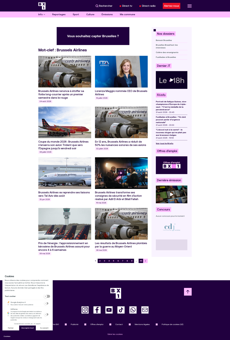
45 (141, 260)
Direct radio (149, 6)
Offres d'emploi (96, 324)
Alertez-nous (171, 6)
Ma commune (127, 14)
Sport (76, 14)
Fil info (161, 95)
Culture (90, 14)
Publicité (74, 324)
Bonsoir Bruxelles (164, 40)
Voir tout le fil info (164, 143)
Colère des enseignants (167, 52)
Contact (119, 324)
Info (40, 14)
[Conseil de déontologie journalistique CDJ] (172, 227)
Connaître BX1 (53, 324)
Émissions (107, 14)
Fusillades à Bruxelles (166, 57)
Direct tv (127, 6)
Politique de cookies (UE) (172, 324)
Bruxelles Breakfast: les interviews (167, 46)
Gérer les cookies (115, 334)
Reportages (59, 14)
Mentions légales (142, 324)
